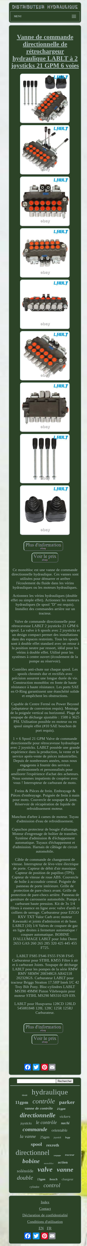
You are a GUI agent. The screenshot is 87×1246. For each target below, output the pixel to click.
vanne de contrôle (39, 1108)
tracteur (69, 1154)
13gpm (41, 1179)
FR (49, 1228)
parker (67, 1102)
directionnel (32, 1152)
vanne (65, 1169)
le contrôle (46, 1122)
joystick (57, 1137)
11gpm (21, 1102)
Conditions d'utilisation (45, 1222)
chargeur (67, 1179)
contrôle (44, 1101)
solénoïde (25, 1171)
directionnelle (37, 1115)
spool (36, 1144)
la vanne (28, 1136)
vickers (65, 1116)
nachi (65, 1123)
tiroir (24, 1095)
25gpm (44, 1137)
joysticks (26, 1123)
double (25, 1177)
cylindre (34, 1186)
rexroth (52, 1145)
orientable (59, 1130)
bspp (67, 1137)
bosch (53, 1179)
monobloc (49, 1163)
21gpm (61, 1109)
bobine (31, 1161)
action (63, 1162)
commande (35, 1129)
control (52, 1185)
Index (45, 1202)
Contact (45, 1209)
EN (41, 1228)
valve (45, 1169)
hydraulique (50, 1092)
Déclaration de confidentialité (45, 1215)
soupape (57, 1155)
